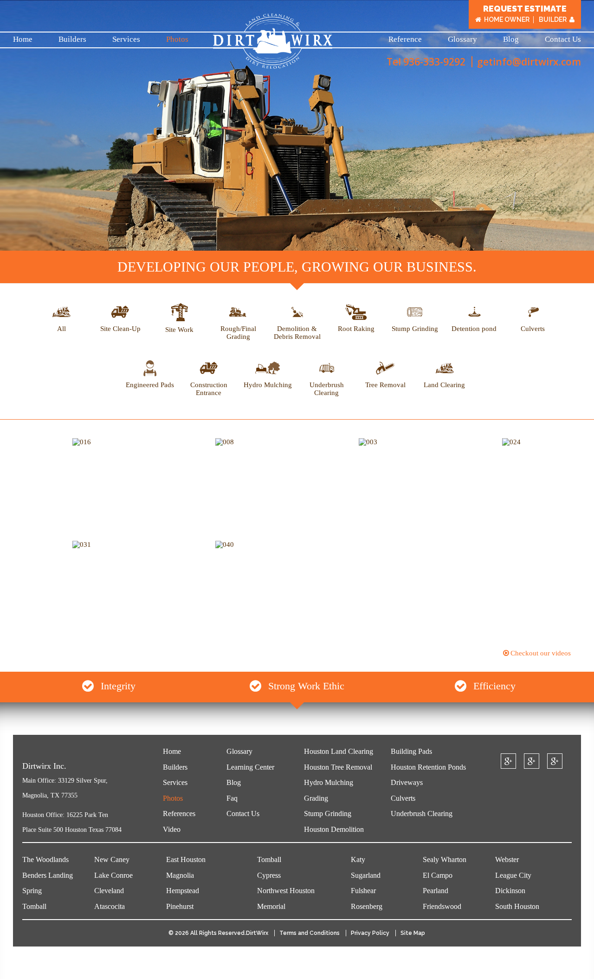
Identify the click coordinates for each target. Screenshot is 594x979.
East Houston (186, 859)
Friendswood (442, 906)
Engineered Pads (150, 385)
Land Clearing (444, 385)
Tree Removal (385, 385)
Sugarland (366, 875)
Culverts (533, 328)
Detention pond (474, 328)
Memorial (271, 906)
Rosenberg (366, 906)
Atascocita (109, 906)
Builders (72, 39)
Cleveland (109, 891)
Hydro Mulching (268, 385)
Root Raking (356, 328)
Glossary (462, 39)
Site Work (179, 329)
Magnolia (180, 875)
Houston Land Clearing (338, 751)
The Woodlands (45, 859)
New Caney (111, 859)
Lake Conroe (113, 875)
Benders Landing (47, 875)
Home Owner (506, 19)
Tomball (34, 906)
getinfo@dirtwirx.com (529, 61)
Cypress (269, 875)
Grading (316, 798)
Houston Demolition (334, 829)
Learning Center (250, 767)
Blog (511, 39)
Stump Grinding (415, 328)
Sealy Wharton (444, 859)
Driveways (407, 782)
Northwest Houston (286, 891)
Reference (405, 39)
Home (22, 39)
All (61, 328)
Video (172, 829)
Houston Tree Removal (338, 767)
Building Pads (411, 751)
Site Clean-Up (120, 328)
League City (513, 875)
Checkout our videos (540, 653)
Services (126, 39)
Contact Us (563, 39)
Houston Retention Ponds (428, 767)
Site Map (412, 933)
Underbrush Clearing (327, 388)
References (179, 813)
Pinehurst (180, 906)
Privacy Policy (370, 933)
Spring (32, 891)
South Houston (517, 906)
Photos (177, 39)
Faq (232, 798)
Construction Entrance (208, 388)
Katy (358, 859)
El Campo (437, 875)
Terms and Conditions (309, 933)
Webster (507, 859)
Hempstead (182, 891)
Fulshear (363, 891)
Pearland (435, 891)
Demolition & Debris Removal (297, 332)
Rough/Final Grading (238, 332)
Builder (553, 19)
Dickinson (510, 891)
